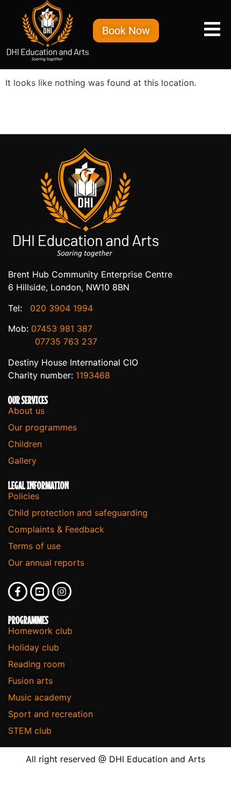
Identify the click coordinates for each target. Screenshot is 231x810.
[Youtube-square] (39, 591)
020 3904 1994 (61, 308)
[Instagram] (61, 591)
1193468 (93, 375)
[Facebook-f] (17, 591)
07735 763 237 (66, 341)
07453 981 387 (61, 328)
